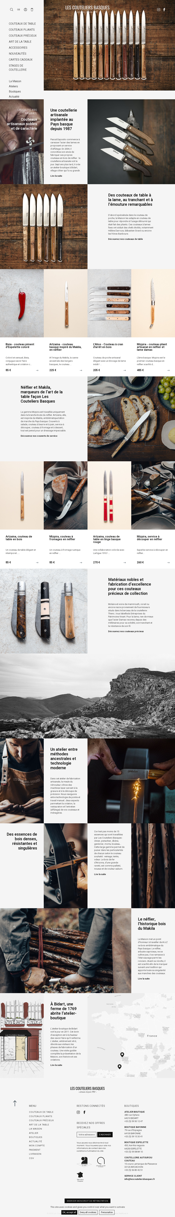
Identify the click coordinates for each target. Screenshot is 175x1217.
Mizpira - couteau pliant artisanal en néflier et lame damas (152, 347)
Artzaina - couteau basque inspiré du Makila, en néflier (65, 347)
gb (18, 9)
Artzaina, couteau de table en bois (19, 538)
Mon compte (37, 1145)
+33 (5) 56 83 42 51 (133, 1170)
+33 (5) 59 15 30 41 (133, 1136)
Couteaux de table (41, 1112)
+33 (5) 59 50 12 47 (133, 1121)
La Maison (35, 1128)
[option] (109, 45)
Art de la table (39, 1124)
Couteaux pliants (40, 1116)
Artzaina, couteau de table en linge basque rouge (107, 539)
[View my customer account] (26, 9)
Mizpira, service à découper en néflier (149, 538)
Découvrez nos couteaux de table (125, 239)
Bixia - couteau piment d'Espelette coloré (20, 345)
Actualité (35, 1141)
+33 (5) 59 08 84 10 (133, 1151)
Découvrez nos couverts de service (39, 436)
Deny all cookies (88, 1212)
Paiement (35, 1149)
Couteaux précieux (41, 1120)
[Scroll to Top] (16, 1103)
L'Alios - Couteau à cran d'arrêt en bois (108, 345)
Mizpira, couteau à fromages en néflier (62, 538)
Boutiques (35, 1137)
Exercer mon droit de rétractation (87, 1201)
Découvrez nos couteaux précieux (126, 631)
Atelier (33, 1133)
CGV (31, 1158)
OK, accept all (69, 1212)
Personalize (107, 1212)
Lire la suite (56, 176)
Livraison (35, 1154)
